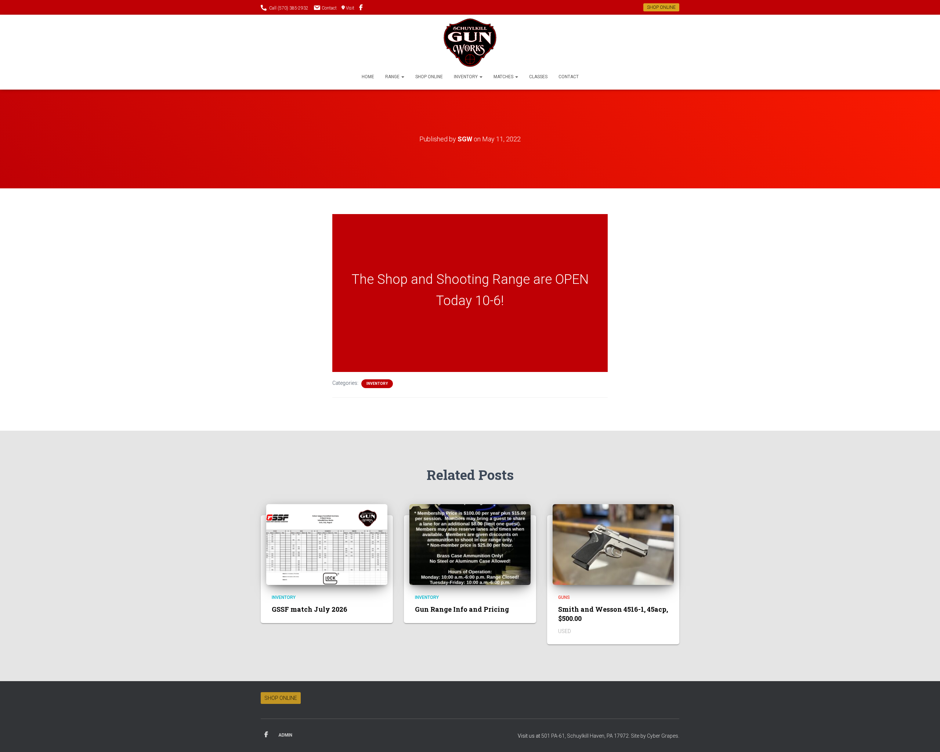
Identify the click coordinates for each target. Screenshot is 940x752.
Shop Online (429, 76)
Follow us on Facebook (361, 8)
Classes (538, 76)
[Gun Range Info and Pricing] (470, 544)
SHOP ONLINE (661, 7)
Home (368, 76)
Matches (504, 76)
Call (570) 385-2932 (288, 8)
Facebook (266, 734)
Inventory (466, 76)
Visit (350, 8)
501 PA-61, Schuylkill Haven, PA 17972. (586, 736)
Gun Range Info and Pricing (462, 609)
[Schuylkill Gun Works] (470, 42)
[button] (402, 76)
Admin (285, 735)
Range (393, 76)
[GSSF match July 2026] (326, 544)
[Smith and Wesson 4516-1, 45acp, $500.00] (613, 544)
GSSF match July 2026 (309, 609)
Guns (564, 597)
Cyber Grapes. (663, 736)
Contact (329, 8)
